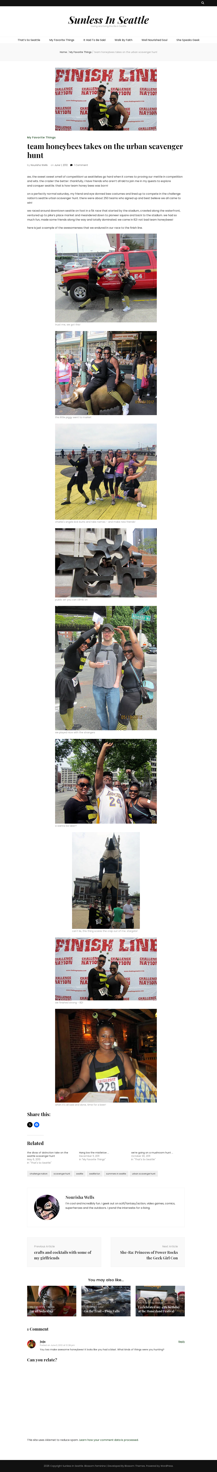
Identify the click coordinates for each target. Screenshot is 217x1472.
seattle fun (94, 1173)
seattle (79, 1173)
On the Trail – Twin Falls (102, 1311)
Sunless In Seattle (108, 19)
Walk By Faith (123, 40)
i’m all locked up (41, 1311)
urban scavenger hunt (143, 1173)
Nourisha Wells (39, 165)
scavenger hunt (62, 1173)
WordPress (167, 1466)
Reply (182, 1341)
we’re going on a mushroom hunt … (152, 1152)
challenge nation (38, 1173)
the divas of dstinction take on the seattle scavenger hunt (47, 1154)
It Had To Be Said (94, 40)
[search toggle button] (202, 3)
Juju (43, 1342)
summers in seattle (116, 1173)
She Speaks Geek (188, 40)
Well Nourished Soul (154, 40)
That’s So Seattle (29, 40)
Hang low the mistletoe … (94, 1152)
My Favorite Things (61, 40)
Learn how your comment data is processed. (109, 1440)
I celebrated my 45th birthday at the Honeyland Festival (159, 1309)
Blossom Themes (135, 1466)
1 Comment (81, 165)
